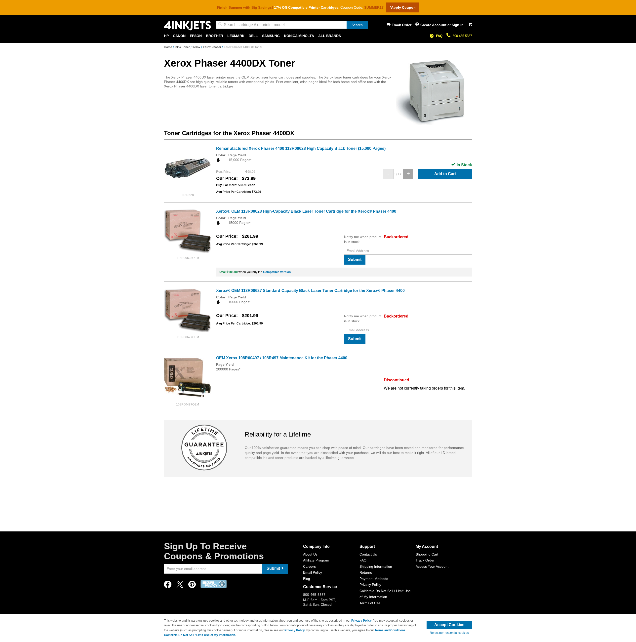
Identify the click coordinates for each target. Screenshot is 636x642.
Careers (309, 566)
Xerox (196, 47)
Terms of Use (369, 603)
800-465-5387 (462, 36)
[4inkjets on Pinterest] (192, 586)
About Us (310, 554)
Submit (354, 259)
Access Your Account (432, 566)
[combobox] (292, 25)
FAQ (439, 36)
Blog (306, 579)
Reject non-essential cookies (449, 633)
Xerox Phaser (212, 47)
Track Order (401, 25)
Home (168, 47)
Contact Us (368, 554)
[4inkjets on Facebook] (167, 586)
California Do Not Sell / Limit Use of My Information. (200, 635)
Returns (365, 572)
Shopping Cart (427, 554)
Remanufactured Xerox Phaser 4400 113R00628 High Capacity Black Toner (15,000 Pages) (301, 148)
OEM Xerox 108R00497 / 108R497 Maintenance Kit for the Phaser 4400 (281, 358)
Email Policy (312, 572)
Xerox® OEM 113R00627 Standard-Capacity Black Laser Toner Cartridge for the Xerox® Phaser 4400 (310, 290)
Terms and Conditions (390, 630)
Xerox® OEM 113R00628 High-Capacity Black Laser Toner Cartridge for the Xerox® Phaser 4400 (306, 211)
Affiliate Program (316, 560)
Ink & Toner (183, 47)
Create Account (433, 25)
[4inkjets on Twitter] (180, 586)
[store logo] (187, 26)
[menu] (318, 36)
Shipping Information (375, 566)
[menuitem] (166, 36)
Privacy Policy (370, 585)
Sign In (458, 25)
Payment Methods (373, 579)
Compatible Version (277, 272)
